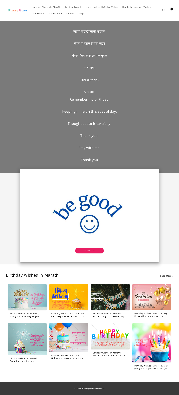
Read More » (166, 276)
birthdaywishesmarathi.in (93, 389)
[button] (81, 13)
